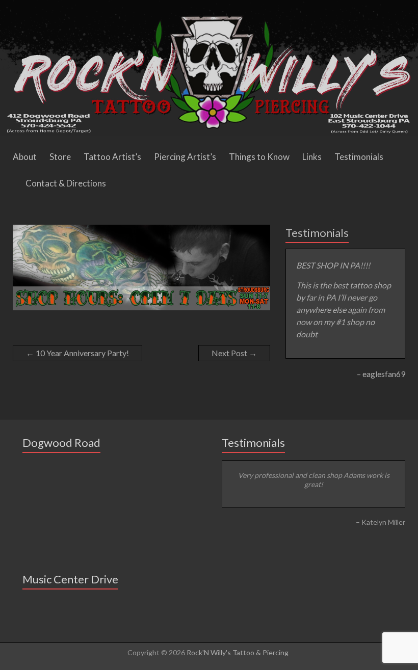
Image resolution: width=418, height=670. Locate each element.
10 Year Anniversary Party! (77, 353)
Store (60, 156)
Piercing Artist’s (185, 156)
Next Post (234, 353)
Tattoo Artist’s (112, 156)
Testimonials (358, 156)
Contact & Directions (65, 183)
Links (312, 156)
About (25, 156)
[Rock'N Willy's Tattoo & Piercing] (209, 5)
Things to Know (259, 156)
